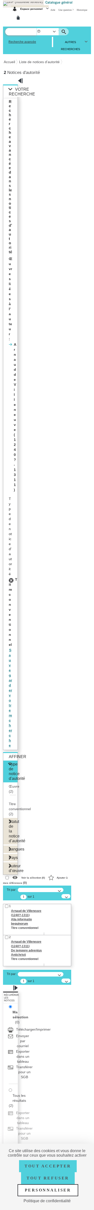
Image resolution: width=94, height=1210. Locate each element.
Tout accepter (48, 1166)
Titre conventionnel (20, 809)
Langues (13, 849)
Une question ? (66, 10)
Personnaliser (48, 1190)
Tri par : (12, 890)
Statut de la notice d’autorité (13, 831)
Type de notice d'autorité (13, 771)
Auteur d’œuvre (13, 868)
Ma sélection (20, 1014)
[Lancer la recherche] (64, 32)
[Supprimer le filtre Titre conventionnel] (12, 579)
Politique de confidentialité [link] (47, 1201)
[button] (39, 31)
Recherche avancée (22, 41)
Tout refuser (48, 1178)
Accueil (9, 62)
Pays (13, 857)
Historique (82, 10)
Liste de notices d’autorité (39, 62)
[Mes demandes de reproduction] (19, 18)
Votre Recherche (22, 91)
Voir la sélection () (33, 877)
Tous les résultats (19, 1098)
